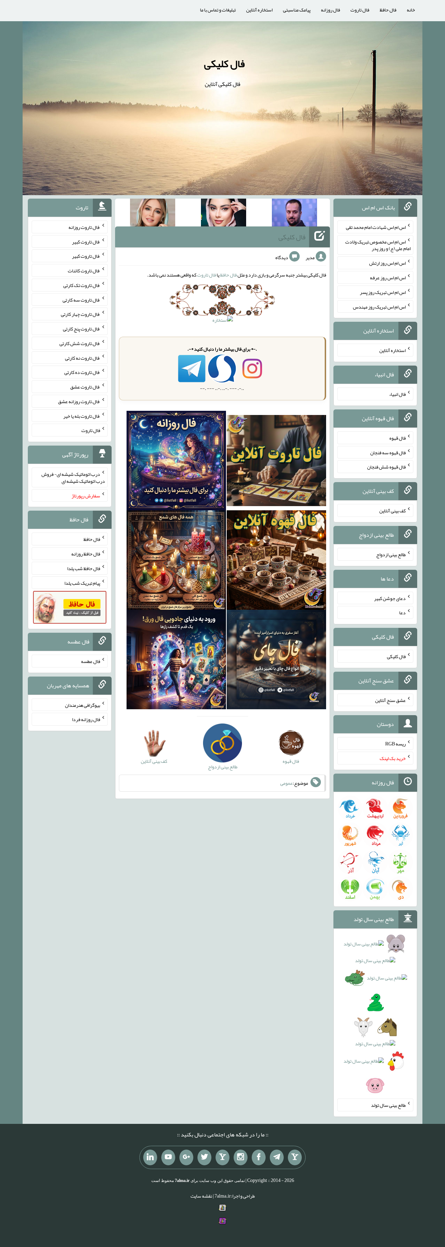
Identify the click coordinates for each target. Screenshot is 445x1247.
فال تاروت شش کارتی (79, 343)
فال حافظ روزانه (85, 554)
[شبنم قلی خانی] (152, 214)
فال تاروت (359, 10)
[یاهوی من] (295, 1158)
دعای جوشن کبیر (390, 598)
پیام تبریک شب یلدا (82, 582)
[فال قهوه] (276, 562)
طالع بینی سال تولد (388, 1105)
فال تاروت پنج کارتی (81, 329)
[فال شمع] (176, 562)
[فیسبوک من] (259, 1158)
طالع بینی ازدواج (391, 554)
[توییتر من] (204, 1158)
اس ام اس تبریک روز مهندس (379, 306)
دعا (402, 612)
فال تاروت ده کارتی (82, 372)
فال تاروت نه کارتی (82, 357)
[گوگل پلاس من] (186, 1158)
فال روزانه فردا (86, 719)
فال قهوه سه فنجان (388, 452)
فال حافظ (388, 10)
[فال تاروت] (276, 462)
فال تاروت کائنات (84, 270)
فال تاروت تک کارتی (81, 285)
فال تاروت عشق (85, 387)
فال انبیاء (397, 394)
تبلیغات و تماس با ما (218, 10)
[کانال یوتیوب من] (168, 1158)
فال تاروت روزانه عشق (79, 401)
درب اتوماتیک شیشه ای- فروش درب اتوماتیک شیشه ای (73, 477)
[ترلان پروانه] (223, 214)
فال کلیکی (224, 63)
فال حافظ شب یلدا (83, 568)
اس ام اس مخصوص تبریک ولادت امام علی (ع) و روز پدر (378, 245)
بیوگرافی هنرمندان (82, 705)
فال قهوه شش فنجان (386, 467)
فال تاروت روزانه (84, 227)
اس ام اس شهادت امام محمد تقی (376, 227)
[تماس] (222, 1158)
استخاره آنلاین (259, 10)
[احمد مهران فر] (294, 214)
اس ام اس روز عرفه (388, 277)
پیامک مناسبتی (296, 10)
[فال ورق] (176, 661)
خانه (411, 10)
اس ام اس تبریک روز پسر (383, 292)
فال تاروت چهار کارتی (80, 314)
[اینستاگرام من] (241, 1158)
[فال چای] (276, 661)
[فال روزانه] (176, 462)
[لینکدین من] (150, 1158)
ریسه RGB (395, 744)
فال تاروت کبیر (86, 241)
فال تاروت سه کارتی (81, 299)
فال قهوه (397, 438)
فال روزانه (330, 10)
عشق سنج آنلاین (390, 700)
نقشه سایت (201, 1196)
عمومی (286, 783)
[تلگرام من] (277, 1158)
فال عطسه (90, 661)
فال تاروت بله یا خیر (81, 416)
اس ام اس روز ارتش (387, 263)
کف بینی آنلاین (392, 510)
